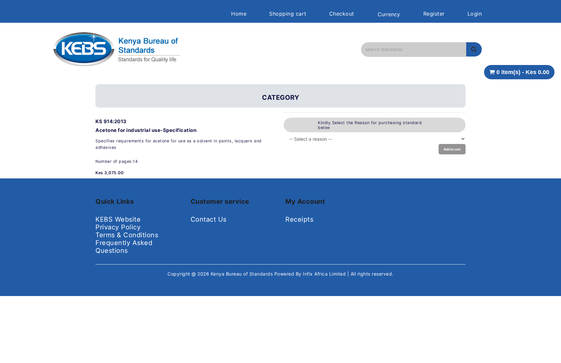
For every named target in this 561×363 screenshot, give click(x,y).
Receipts (299, 219)
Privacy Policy (118, 227)
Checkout (341, 13)
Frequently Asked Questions (123, 246)
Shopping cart (287, 13)
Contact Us (209, 219)
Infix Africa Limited (325, 274)
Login (475, 13)
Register (434, 13)
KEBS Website (118, 219)
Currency (389, 14)
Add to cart (452, 149)
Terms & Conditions (126, 235)
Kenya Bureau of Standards (242, 274)
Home (238, 13)
